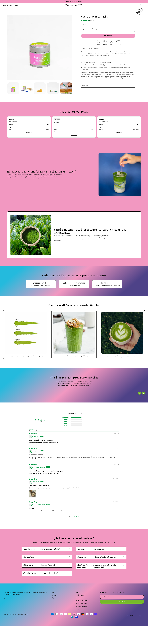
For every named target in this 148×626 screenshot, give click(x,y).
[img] (33, 434)
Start (4, 5)
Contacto (78, 609)
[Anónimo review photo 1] (32, 494)
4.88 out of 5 (46, 420)
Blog (16, 5)
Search (77, 592)
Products (54, 595)
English (141, 616)
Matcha (83, 30)
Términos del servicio (81, 603)
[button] (13, 88)
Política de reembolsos (82, 601)
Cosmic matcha (12, 614)
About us (78, 598)
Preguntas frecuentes (81, 606)
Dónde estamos (80, 595)
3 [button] (74, 517)
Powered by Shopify (23, 614)
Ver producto (29, 132)
